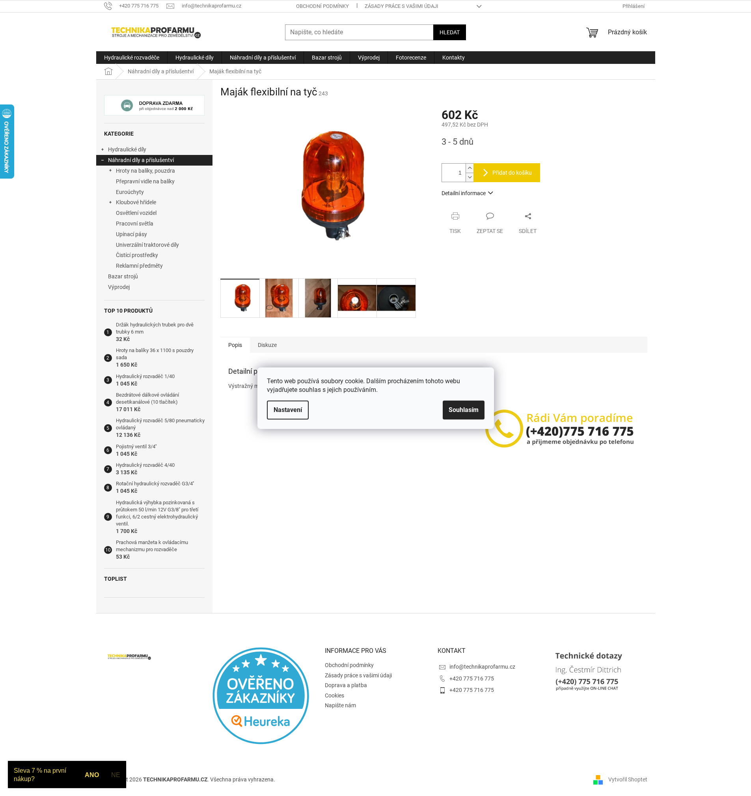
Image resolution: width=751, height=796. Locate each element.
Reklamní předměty (139, 266)
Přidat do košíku (512, 173)
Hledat (450, 32)
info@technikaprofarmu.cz (482, 667)
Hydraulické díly (127, 149)
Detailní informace (464, 193)
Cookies (334, 695)
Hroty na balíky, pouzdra (145, 171)
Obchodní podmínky (322, 6)
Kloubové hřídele (136, 202)
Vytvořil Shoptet (627, 779)
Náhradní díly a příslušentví (141, 160)
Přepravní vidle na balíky (145, 181)
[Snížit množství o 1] (469, 177)
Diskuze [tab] (267, 345)
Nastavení (288, 410)
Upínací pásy (131, 234)
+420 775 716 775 (471, 678)
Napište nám (340, 705)
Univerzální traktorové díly (147, 245)
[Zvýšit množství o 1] (469, 168)
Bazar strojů (123, 276)
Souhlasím (464, 410)
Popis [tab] (235, 345)
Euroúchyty (130, 192)
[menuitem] (131, 57)
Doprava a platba (346, 685)
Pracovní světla (134, 223)
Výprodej (119, 287)
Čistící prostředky (137, 255)
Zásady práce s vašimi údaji (401, 6)
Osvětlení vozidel (136, 213)
